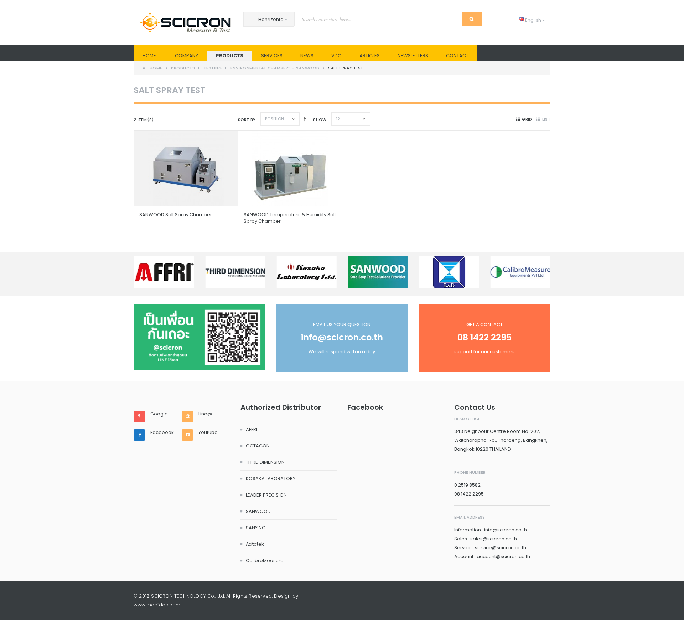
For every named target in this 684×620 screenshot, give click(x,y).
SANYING (255, 527)
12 (338, 119)
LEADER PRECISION (266, 495)
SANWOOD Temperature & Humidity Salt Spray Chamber (290, 217)
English (530, 20)
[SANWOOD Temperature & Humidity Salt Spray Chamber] (290, 168)
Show (319, 119)
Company (186, 55)
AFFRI (251, 429)
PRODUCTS (229, 55)
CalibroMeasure (265, 560)
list (546, 119)
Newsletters (413, 55)
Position (274, 119)
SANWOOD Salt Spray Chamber (175, 214)
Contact (457, 55)
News (307, 55)
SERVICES (272, 55)
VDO (336, 55)
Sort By (247, 119)
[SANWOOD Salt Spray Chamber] (186, 168)
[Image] (199, 337)
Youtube (208, 432)
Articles (369, 55)
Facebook (162, 432)
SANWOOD (258, 511)
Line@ (205, 414)
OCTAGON (258, 446)
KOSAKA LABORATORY (270, 478)
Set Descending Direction (303, 118)
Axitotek (255, 544)
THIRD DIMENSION (265, 462)
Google (159, 414)
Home (149, 55)
